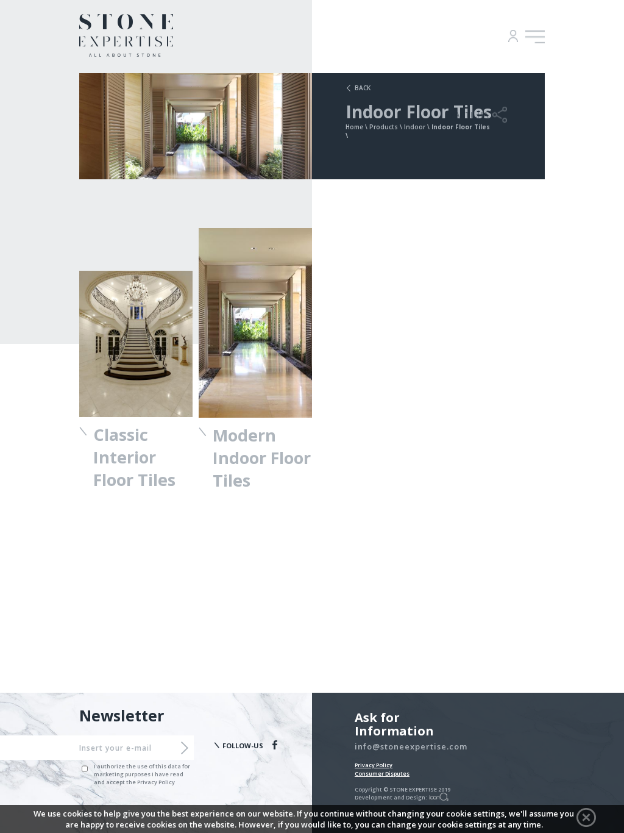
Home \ (357, 127)
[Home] (126, 53)
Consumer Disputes (382, 774)
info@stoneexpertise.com (411, 746)
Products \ (386, 127)
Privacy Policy (373, 765)
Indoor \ (417, 127)
